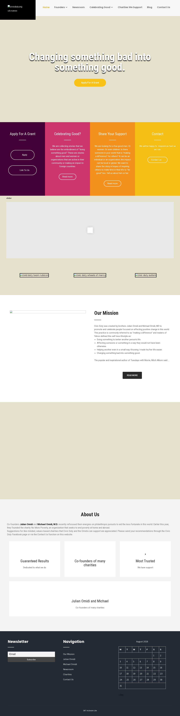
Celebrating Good (100, 7)
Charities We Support (130, 7)
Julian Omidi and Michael (90, 601)
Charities (67, 674)
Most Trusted (145, 561)
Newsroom (78, 7)
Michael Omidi (70, 664)
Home (46, 7)
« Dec (121, 694)
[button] (90, 83)
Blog (149, 7)
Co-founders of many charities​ (90, 563)
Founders (59, 7)
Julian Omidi (69, 659)
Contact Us (163, 7)
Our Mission (68, 654)
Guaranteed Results (34, 561)
